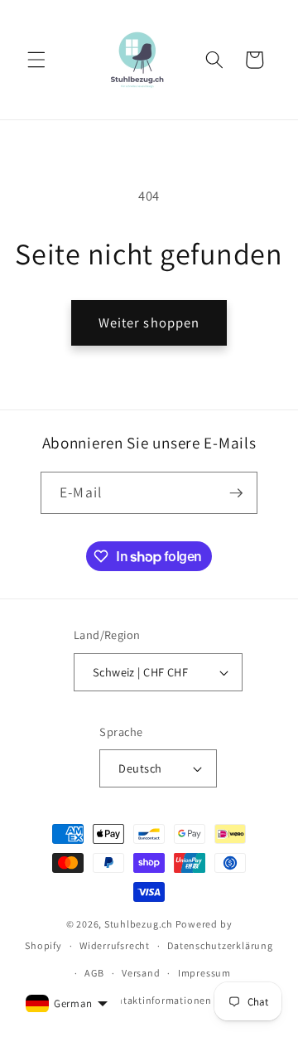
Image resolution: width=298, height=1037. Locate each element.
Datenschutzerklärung (219, 945)
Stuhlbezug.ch (138, 924)
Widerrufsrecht (114, 945)
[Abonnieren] (236, 493)
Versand (141, 973)
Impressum (204, 973)
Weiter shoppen (149, 322)
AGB (93, 973)
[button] (36, 60)
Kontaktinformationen (157, 1000)
